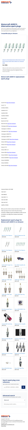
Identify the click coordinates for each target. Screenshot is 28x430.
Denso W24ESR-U (5, 157)
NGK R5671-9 (4, 197)
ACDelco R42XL (4, 107)
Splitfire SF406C (5, 205)
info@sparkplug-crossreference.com (7, 424)
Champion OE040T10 (6, 134)
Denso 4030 (4, 142)
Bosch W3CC (4, 118)
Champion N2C (4, 131)
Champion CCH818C (6, 128)
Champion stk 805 (5, 139)
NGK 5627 (3, 191)
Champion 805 (4, 126)
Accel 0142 (3, 102)
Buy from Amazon (11, 102)
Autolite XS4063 (5, 115)
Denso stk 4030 (4, 165)
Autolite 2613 (4, 110)
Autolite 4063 (4, 113)
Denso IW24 (4, 152)
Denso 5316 (4, 144)
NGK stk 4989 (4, 199)
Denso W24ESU (4, 163)
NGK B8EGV (4, 194)
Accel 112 (3, 105)
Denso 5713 (4, 147)
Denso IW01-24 (4, 149)
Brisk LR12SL (4, 123)
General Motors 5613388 (7, 189)
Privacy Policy (3, 425)
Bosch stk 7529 (4, 121)
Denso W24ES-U (5, 155)
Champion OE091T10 (6, 136)
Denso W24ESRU (5, 160)
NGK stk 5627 (4, 202)
